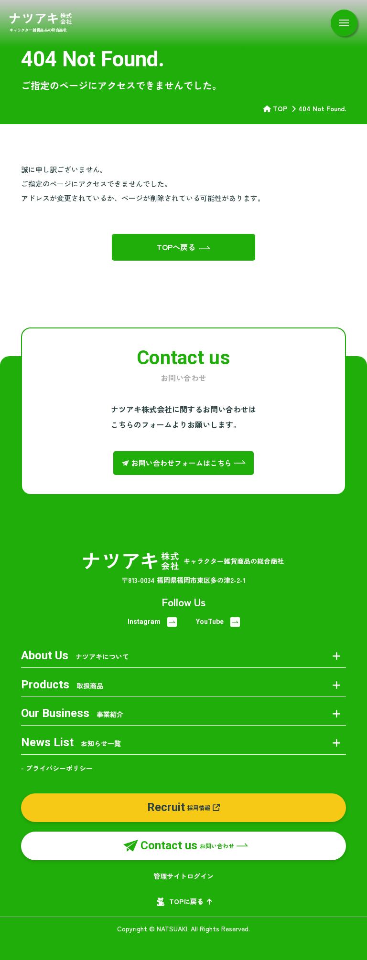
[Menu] (344, 23)
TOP (280, 108)
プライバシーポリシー (59, 768)
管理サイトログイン (183, 876)
